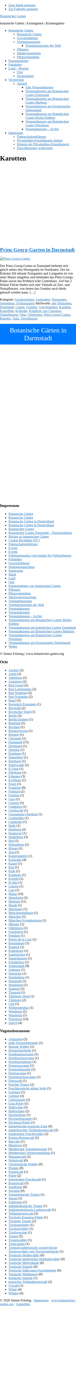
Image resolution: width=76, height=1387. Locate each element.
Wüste (12, 1289)
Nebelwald (15, 1160)
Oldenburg (15, 928)
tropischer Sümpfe (20, 1278)
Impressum (15, 570)
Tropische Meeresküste (23, 1263)
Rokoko (5, 318)
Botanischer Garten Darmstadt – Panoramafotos (40, 533)
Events (13, 548)
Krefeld (13, 878)
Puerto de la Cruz (20, 939)
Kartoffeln (7, 311)
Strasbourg (15, 985)
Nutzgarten (59, 299)
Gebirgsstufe (16, 1100)
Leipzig (13, 886)
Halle (12, 825)
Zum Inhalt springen (21, 5)
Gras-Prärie (16, 1103)
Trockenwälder (18, 1228)
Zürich (12, 1023)
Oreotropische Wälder (23, 1164)
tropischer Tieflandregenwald (27, 1282)
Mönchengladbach (20, 913)
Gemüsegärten (24, 299)
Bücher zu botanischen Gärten (28, 536)
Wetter (12, 646)
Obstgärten (7, 303)
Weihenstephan (18, 1007)
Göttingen (15, 806)
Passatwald (15, 1172)
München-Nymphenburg (25, 920)
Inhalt (12, 574)
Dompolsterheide (19, 1050)
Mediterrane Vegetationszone (27, 1149)
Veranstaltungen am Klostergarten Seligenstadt (39, 643)
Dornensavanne (18, 1065)
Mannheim (15, 897)
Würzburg (15, 1019)
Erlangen (14, 776)
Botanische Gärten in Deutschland (31, 521)
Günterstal (15, 822)
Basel (12, 700)
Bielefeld (14, 723)
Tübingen (14, 1000)
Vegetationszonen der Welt (26, 605)
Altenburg (15, 677)
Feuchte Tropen (18, 1084)
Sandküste (15, 1187)
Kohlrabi (21, 311)
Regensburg (16, 943)
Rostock (13, 947)
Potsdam (14, 935)
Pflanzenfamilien (19, 593)
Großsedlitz (16, 818)
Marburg (14, 901)
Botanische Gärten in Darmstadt (38, 334)
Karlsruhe (15, 860)
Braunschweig (18, 731)
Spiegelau (15, 973)
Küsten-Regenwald (21, 1137)
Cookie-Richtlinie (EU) (24, 540)
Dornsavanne (17, 1073)
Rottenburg (15, 951)
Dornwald (15, 1081)
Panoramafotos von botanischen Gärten (34, 586)
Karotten (65, 307)
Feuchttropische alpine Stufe (27, 1088)
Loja (11, 890)
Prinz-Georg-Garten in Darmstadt (37, 249)
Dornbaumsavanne (21, 1054)
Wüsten (13, 1293)
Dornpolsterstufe (19, 1069)
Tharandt (14, 992)
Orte (11, 582)
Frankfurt (14, 787)
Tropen (13, 1236)
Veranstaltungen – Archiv (25, 616)
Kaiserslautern (17, 856)
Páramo (13, 1168)
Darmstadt (7, 307)
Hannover (15, 833)
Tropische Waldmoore (23, 1274)
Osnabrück (15, 932)
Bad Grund (15, 685)
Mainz (12, 894)
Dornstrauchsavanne (22, 1077)
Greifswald (15, 810)
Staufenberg (16, 977)
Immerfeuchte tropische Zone (28, 1126)
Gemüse (31, 307)
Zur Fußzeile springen (23, 9)
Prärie (12, 1175)
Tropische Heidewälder (23, 1255)
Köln (11, 871)
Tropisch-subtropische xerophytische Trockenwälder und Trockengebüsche (33, 1249)
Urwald (13, 1285)
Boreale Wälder (18, 1046)
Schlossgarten (25, 303)
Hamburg (14, 829)
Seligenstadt (16, 966)
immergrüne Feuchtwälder (25, 1134)
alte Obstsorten (61, 303)
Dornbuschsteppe (20, 1062)
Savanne (14, 1191)
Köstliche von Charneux (45, 311)
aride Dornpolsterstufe (23, 1043)
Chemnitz (14, 738)
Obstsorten (35, 314)
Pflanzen (14, 589)
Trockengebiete (18, 1225)
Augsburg (15, 681)
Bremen (13, 734)
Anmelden (23, 1304)
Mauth (12, 905)
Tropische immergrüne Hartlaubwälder (34, 1259)
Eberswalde (16, 765)
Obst (23, 314)
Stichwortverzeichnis (22, 597)
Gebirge (13, 1096)
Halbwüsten (16, 1111)
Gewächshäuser (19, 563)
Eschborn (14, 780)
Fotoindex (15, 559)
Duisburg (14, 753)
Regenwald (16, 1183)
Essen (12, 784)
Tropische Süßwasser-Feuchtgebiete (32, 1270)
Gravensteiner (48, 307)
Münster (13, 924)
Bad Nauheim (17, 693)
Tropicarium (16, 1244)
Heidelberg (15, 837)
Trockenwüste (17, 1232)
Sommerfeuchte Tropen (24, 1194)
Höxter (13, 848)
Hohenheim (16, 844)
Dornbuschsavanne (21, 1058)
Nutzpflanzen (9, 314)
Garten (19, 307)
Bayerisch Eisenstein (22, 704)
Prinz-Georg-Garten (57, 314)
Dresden (14, 750)
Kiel (11, 867)
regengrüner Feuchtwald (24, 1179)
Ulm (11, 1004)
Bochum (14, 727)
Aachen (13, 670)
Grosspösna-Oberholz (23, 814)
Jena (11, 852)
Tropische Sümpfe (20, 1266)
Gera (11, 799)
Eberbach (14, 761)
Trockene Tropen (19, 1221)
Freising (13, 795)
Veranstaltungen (19, 608)
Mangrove (15, 1145)
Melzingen (15, 909)
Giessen (13, 803)
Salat (15, 318)
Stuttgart (14, 988)
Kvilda (13, 882)
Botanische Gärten (20, 514)
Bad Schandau (18, 696)
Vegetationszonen (20, 601)
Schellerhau (16, 962)
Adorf (12, 674)
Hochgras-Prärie (19, 1122)
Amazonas (15, 1039)
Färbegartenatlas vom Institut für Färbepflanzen (39, 555)
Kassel (12, 863)
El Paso (13, 769)
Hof (11, 841)
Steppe (13, 1198)
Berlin (12, 715)
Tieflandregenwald (20, 1213)
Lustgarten (43, 299)
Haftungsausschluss (21, 567)
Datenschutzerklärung (23, 544)
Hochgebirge (17, 1115)
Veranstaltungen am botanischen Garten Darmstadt (42, 627)
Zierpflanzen (29, 318)
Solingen (14, 970)
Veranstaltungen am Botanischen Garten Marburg (41, 631)
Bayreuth (14, 708)
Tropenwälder (17, 1240)
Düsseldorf (15, 757)
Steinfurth (15, 981)
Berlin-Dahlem (18, 719)
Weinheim (15, 1011)
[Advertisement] (38, 205)
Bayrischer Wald (19, 712)
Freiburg (14, 791)
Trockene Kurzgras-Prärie (25, 1217)
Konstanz (14, 875)
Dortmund (15, 746)
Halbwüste (15, 1107)
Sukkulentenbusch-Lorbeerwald (29, 1209)
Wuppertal (15, 1015)
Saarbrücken (16, 954)
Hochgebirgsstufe (20, 1118)
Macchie (14, 1141)
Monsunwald (17, 1156)
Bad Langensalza (19, 689)
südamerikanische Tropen (25, 1206)
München (14, 916)
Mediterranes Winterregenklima (29, 1153)
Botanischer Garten (13, 16)
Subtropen (15, 1202)
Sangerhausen (17, 958)
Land (11, 578)
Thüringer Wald (19, 996)
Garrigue (14, 1092)
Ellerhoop (15, 772)
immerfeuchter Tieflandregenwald (30, 1130)
